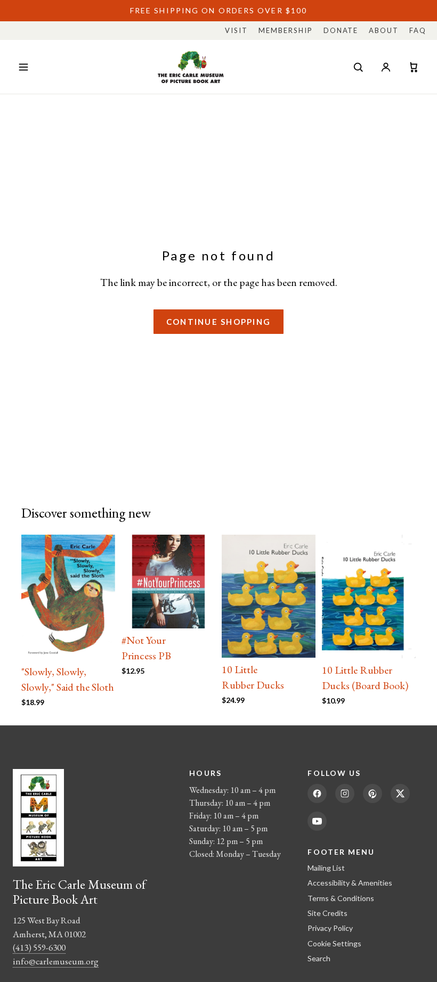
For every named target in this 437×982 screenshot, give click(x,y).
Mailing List (326, 867)
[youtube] (317, 821)
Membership (285, 30)
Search (318, 958)
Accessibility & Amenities (349, 882)
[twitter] (400, 793)
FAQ (417, 30)
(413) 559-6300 (39, 947)
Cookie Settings (334, 943)
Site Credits (327, 913)
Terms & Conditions (340, 898)
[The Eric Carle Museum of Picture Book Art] (190, 67)
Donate (341, 30)
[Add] (98, 643)
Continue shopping (218, 321)
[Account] (385, 67)
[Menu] (23, 67)
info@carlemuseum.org (56, 961)
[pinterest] (372, 793)
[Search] (358, 67)
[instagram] (344, 793)
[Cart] (413, 67)
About (384, 30)
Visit (236, 30)
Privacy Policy (330, 927)
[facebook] (317, 793)
